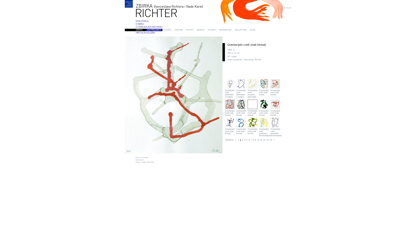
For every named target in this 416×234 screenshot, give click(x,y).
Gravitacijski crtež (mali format (264, 92)
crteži (167, 30)
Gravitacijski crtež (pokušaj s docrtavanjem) (264, 132)
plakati (212, 30)
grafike (178, 30)
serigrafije (225, 30)
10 (258, 140)
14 (271, 140)
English (287, 8)
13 (267, 140)
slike (252, 30)
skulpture (241, 30)
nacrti (189, 30)
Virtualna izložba (145, 33)
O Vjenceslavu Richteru (149, 27)
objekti (201, 30)
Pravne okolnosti (142, 157)
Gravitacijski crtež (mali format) (275, 92)
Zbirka (139, 30)
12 (264, 140)
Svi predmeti (154, 30)
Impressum (140, 160)
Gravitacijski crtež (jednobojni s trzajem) (230, 93)
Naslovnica (142, 21)
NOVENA (150, 162)
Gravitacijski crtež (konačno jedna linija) (252, 93)
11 (261, 140)
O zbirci (140, 24)
